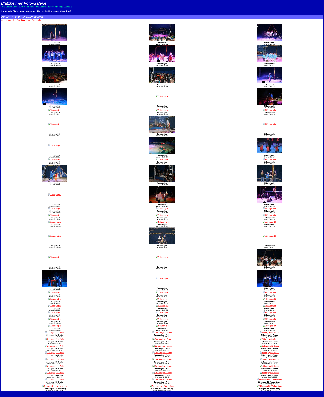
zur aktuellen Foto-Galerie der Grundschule (23, 20)
